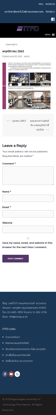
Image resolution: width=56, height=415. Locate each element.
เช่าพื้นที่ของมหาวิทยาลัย (17, 355)
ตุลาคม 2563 (19, 121)
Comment (9, 163)
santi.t (27, 56)
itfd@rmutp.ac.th (18, 317)
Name (6, 192)
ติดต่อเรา (50, 11)
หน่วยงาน (50, 4)
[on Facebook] (5, 374)
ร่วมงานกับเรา (12, 337)
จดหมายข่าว (11, 44)
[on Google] (17, 374)
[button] (48, 35)
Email (6, 207)
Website (7, 223)
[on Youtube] (11, 374)
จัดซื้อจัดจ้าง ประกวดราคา (19, 361)
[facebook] (53, 19)
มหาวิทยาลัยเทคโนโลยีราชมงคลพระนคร (24, 11)
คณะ (41, 4)
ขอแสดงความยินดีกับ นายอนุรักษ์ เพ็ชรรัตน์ (39, 125)
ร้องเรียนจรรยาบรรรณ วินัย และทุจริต (25, 349)
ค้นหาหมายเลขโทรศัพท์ (17, 343)
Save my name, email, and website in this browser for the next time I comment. (27, 245)
